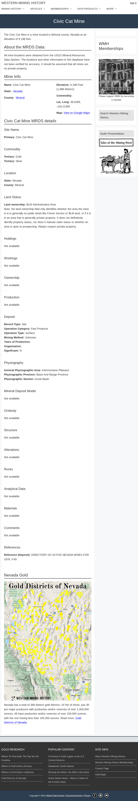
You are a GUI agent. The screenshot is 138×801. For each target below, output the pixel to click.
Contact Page (102, 768)
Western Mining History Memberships (114, 762)
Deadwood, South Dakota (61, 766)
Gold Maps (100, 774)
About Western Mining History (110, 756)
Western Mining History (23, 3)
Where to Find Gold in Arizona (16, 766)
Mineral (20, 97)
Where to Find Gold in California (17, 772)
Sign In (133, 3)
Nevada (17, 91)
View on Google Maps (77, 112)
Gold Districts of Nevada (13, 778)
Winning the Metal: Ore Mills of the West (68, 772)
